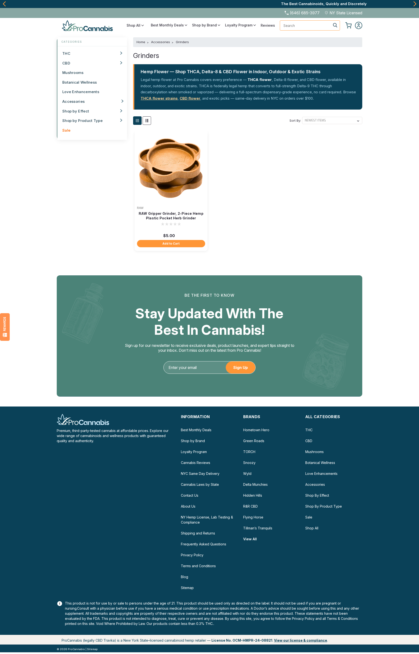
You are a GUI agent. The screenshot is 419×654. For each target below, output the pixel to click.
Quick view (171, 201)
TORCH (249, 452)
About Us (188, 506)
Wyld (247, 473)
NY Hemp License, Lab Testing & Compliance (207, 519)
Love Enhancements (80, 91)
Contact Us (189, 495)
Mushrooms (73, 72)
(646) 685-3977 (305, 12)
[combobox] (310, 25)
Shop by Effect (75, 111)
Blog (184, 577)
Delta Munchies (255, 484)
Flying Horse (253, 517)
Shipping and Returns (198, 533)
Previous (4, 3)
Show (5, 327)
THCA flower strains (159, 98)
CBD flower (190, 98)
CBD (66, 63)
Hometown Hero (256, 430)
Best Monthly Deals (168, 25)
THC (66, 53)
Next (415, 3)
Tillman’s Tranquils (257, 528)
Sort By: (295, 120)
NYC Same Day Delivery (200, 473)
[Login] (358, 25)
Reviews (268, 25)
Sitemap (187, 588)
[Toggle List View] (147, 120)
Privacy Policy (192, 555)
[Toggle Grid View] (137, 120)
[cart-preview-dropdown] (348, 25)
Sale (66, 130)
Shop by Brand (205, 25)
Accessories (73, 101)
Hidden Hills (252, 495)
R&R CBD (250, 506)
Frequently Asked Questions (203, 544)
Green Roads (253, 441)
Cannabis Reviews (195, 463)
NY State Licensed (346, 12)
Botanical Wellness (79, 82)
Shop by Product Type (82, 120)
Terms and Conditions (198, 566)
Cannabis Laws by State (200, 484)
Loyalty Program (239, 25)
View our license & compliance (300, 640)
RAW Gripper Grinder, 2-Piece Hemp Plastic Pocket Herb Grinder (171, 215)
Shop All (134, 25)
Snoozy (249, 463)
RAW (140, 208)
